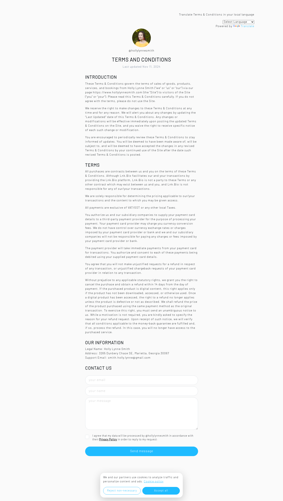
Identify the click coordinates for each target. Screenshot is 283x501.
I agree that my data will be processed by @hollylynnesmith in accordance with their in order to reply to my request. (143, 438)
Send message (141, 451)
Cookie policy (153, 481)
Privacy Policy (108, 440)
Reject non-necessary (122, 490)
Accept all (161, 490)
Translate (247, 26)
